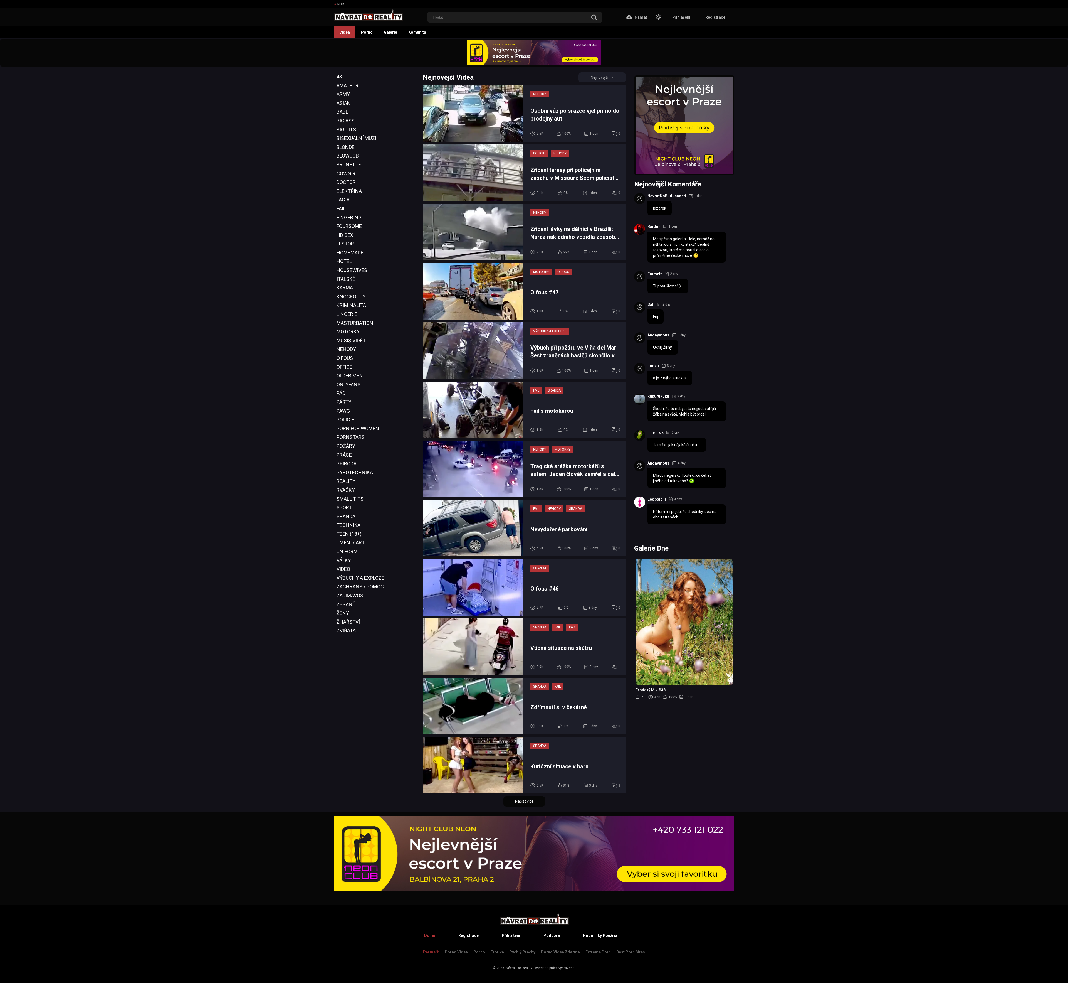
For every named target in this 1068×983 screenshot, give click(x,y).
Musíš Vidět (351, 340)
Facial (344, 200)
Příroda (347, 463)
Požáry (346, 446)
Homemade (350, 252)
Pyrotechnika (355, 472)
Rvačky (346, 490)
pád (341, 393)
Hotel (344, 261)
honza (653, 365)
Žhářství (348, 622)
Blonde (346, 147)
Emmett (654, 274)
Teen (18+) (349, 534)
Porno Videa (456, 952)
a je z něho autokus (670, 378)
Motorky (348, 332)
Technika (348, 525)
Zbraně (346, 604)
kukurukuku (658, 396)
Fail (341, 209)
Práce (344, 455)
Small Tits (350, 499)
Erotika (497, 952)
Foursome (349, 226)
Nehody (346, 349)
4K (339, 77)
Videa (344, 32)
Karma (345, 288)
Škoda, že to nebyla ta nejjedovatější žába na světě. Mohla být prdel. (684, 411)
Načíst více (524, 801)
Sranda (346, 516)
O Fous (345, 358)
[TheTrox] (639, 435)
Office (344, 367)
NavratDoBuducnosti (666, 196)
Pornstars (351, 437)
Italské (346, 279)
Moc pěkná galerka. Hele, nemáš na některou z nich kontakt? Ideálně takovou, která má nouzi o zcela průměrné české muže (684, 247)
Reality (346, 481)
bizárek (659, 208)
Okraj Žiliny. (663, 347)
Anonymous (658, 335)
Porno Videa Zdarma (560, 952)
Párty (344, 402)
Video (343, 569)
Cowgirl (347, 173)
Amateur (348, 86)
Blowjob (348, 156)
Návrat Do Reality (519, 968)
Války (344, 560)
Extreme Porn (598, 952)
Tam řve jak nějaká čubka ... (676, 445)
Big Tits (346, 129)
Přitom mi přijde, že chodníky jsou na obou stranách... (684, 514)
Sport (344, 507)
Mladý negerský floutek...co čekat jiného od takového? (682, 478)
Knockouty (351, 296)
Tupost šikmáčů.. (668, 286)
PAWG (343, 411)
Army (343, 94)
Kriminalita (351, 305)
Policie (345, 419)
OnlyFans (348, 384)
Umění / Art (351, 542)
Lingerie (347, 314)
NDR (340, 4)
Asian (344, 103)
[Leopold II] (639, 502)
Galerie (390, 32)
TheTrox (655, 432)
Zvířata (346, 630)
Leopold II (656, 499)
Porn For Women (358, 428)
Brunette (349, 165)
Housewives (352, 270)
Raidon (654, 226)
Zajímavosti (352, 595)
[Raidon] (639, 229)
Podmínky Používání (602, 935)
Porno (367, 32)
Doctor (346, 182)
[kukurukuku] (639, 399)
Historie (347, 244)
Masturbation (355, 323)
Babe (342, 112)
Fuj (655, 316)
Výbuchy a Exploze (360, 578)
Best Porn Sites (630, 952)
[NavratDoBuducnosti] (639, 198)
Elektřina (349, 191)
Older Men (350, 376)
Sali (650, 304)
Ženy (343, 613)
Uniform (347, 551)
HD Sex (345, 235)
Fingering (349, 217)
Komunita (417, 32)
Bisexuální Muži (356, 138)
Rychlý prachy (522, 952)
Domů (429, 935)
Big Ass (346, 121)
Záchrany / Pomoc (360, 586)
